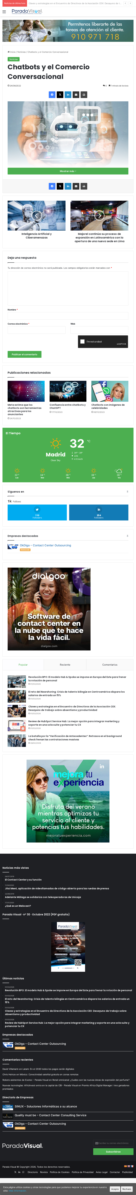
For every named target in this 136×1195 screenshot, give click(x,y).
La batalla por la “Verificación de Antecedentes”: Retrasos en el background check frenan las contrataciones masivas (75, 737)
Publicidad (127, 1172)
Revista (44, 1172)
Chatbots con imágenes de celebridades (108, 406)
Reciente (65, 664)
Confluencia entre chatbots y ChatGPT (68, 406)
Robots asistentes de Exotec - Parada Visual (25, 1080)
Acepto (115, 1189)
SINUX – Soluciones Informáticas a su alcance (46, 1106)
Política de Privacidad (83, 1172)
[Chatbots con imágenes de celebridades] (109, 391)
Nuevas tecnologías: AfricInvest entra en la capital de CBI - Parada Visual (40, 1085)
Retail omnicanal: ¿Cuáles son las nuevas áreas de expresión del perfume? (91, 1080)
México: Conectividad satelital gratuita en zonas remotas (49, 1074)
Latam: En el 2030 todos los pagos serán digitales (49, 1069)
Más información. (18, 1190)
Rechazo (126, 1189)
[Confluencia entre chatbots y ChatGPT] (68, 391)
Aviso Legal (101, 1172)
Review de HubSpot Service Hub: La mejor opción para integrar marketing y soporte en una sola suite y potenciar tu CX (73, 723)
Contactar (115, 1172)
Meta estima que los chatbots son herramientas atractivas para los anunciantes (24, 409)
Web (72, 323)
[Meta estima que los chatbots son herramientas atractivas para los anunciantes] (26, 391)
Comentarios (109, 664)
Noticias (21, 52)
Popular (23, 664)
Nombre (13, 309)
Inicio (13, 52)
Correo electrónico (18, 323)
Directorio (33, 1172)
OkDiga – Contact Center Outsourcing (45, 545)
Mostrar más (67, 171)
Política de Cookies (59, 1172)
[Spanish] (125, 1166)
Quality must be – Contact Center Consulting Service (50, 1115)
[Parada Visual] (27, 11)
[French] (132, 1166)
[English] (128, 1166)
